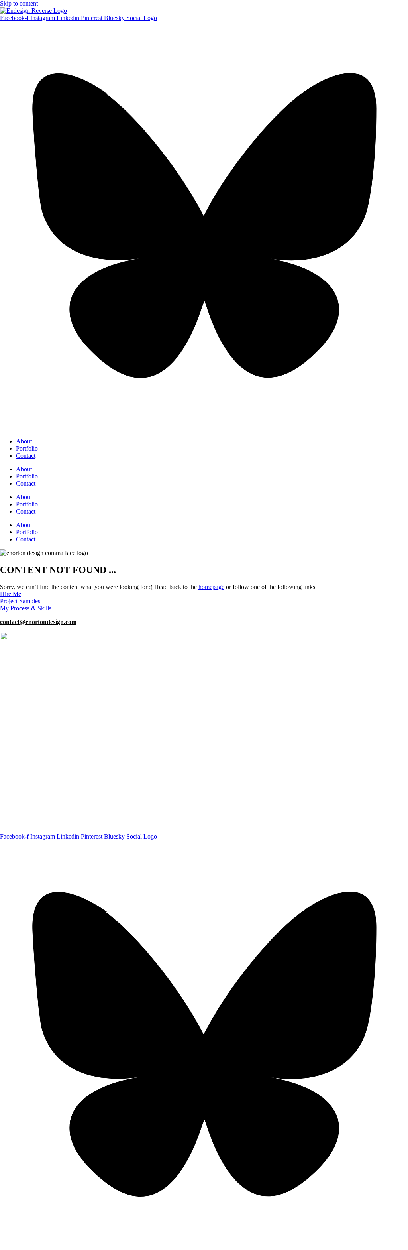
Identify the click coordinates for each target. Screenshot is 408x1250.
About (24, 441)
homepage (211, 586)
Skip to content (19, 3)
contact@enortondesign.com (38, 621)
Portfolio (27, 448)
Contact (25, 455)
